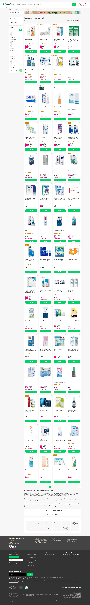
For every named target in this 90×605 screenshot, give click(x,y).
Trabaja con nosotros (32, 557)
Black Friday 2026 (32, 567)
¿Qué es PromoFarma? (33, 554)
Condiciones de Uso (77, 593)
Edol (41, 512)
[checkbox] (16, 33)
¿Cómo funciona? (32, 556)
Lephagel (56, 514)
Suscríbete (29, 574)
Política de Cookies (77, 596)
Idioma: (82, 0)
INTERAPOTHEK (46, 512)
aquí (19, 563)
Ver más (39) (12, 50)
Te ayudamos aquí (14, 557)
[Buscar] (74, 4)
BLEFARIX (55, 512)
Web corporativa (32, 565)
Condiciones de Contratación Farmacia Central (72, 595)
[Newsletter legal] (10, 578)
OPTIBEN (48, 514)
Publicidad (30, 562)
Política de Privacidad (13, 582)
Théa (64, 512)
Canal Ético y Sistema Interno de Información (72, 597)
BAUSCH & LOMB (29, 512)
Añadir (31, 51)
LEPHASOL (76, 512)
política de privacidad (19, 578)
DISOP (35, 512)
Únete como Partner (32, 560)
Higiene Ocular (22, 9)
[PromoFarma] (9, 4)
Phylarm (59, 512)
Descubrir (46, 88)
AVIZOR (38, 512)
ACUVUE (51, 512)
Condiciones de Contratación (75, 594)
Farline (72, 512)
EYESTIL (52, 514)
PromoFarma (12, 9)
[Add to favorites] (37, 25)
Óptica (17, 9)
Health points (31, 564)
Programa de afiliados (33, 559)
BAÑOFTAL (67, 512)
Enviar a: (73, 0)
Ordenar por (69, 20)
